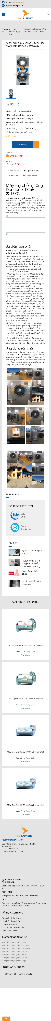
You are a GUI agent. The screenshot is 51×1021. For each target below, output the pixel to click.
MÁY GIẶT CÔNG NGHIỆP (14, 936)
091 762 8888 (13, 163)
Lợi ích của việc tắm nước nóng (31, 582)
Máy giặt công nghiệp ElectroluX (16, 948)
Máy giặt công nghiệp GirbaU (14, 957)
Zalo (23, 516)
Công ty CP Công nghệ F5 (19, 973)
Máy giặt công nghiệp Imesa (14, 942)
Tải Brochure (13, 175)
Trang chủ (4, 30)
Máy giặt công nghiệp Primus (14, 951)
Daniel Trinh (26, 528)
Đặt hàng (22, 144)
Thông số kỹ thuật (31, 170)
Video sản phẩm (30, 175)
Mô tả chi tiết (13, 170)
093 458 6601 (19, 2)
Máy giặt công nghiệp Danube (15, 945)
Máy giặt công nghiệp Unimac (15, 954)
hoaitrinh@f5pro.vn (14, 5)
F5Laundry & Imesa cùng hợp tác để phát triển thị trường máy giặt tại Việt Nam (32, 564)
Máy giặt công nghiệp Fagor (14, 960)
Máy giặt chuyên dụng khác (14, 31)
